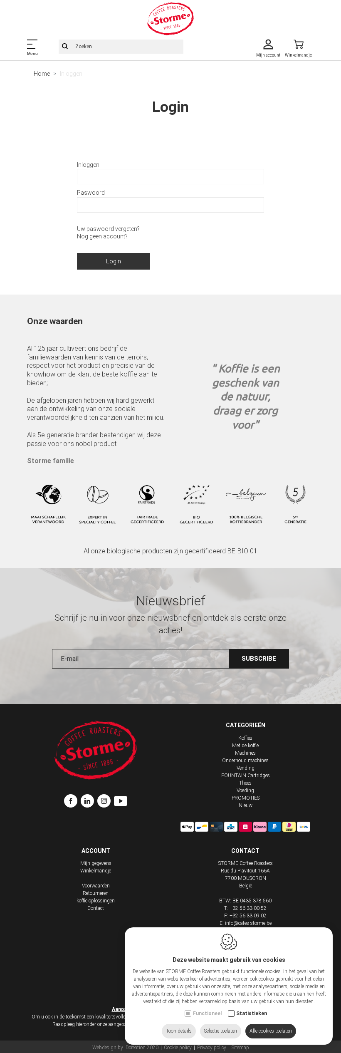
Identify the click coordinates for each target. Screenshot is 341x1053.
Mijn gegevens (95, 863)
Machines (245, 753)
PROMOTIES (245, 798)
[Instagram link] (105, 802)
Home (42, 73)
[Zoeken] (65, 47)
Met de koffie (245, 745)
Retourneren (96, 893)
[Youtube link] (120, 802)
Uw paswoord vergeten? (108, 228)
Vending (246, 768)
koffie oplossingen (96, 901)
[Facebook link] (72, 802)
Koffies (245, 738)
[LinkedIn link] (89, 802)
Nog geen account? (102, 236)
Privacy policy (211, 1048)
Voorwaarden (96, 886)
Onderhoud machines (245, 760)
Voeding (245, 790)
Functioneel (207, 1013)
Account (96, 850)
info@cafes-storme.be (248, 923)
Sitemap (240, 1048)
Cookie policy (178, 1048)
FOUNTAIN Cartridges (245, 775)
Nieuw (245, 805)
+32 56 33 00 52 (248, 908)
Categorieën (245, 725)
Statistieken (251, 1013)
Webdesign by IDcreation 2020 (125, 1048)
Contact (95, 908)
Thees (245, 783)
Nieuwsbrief (170, 600)
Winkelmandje (95, 871)
